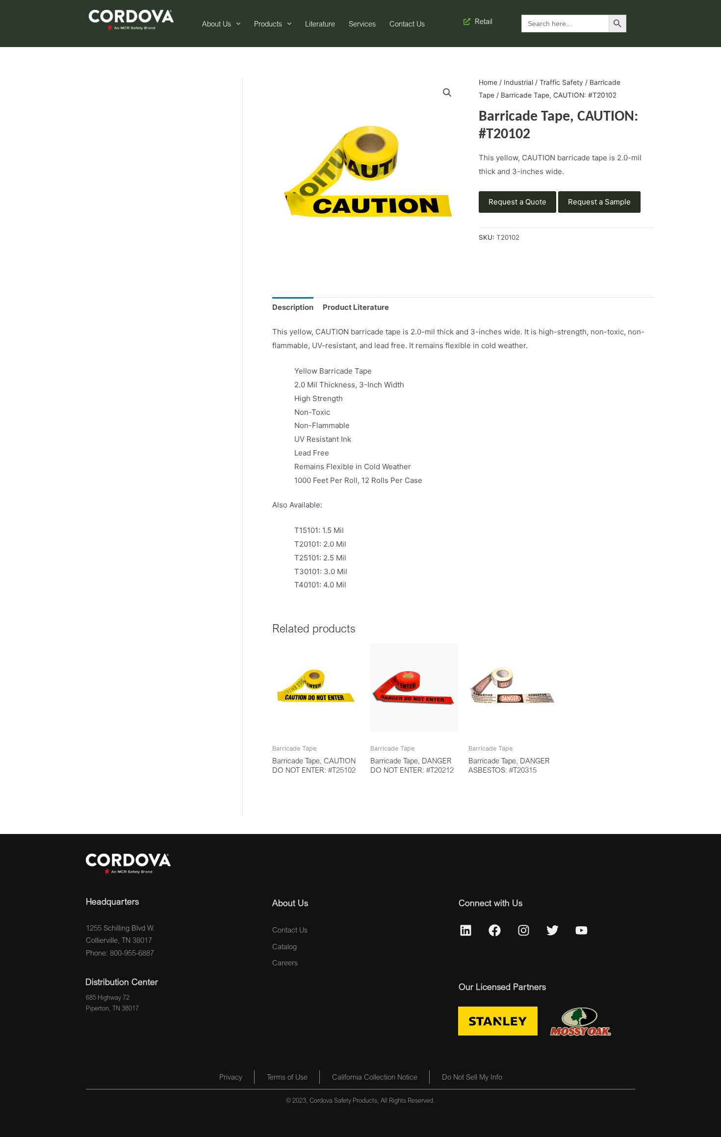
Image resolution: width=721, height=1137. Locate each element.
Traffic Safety (561, 82)
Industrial (518, 82)
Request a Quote (517, 201)
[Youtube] (581, 930)
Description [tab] (292, 307)
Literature (320, 23)
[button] (447, 92)
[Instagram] (524, 930)
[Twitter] (553, 930)
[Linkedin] (466, 930)
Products (268, 23)
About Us (216, 23)
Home (488, 82)
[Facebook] (495, 930)
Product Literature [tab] (356, 307)
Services (362, 23)
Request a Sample (599, 201)
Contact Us (407, 23)
